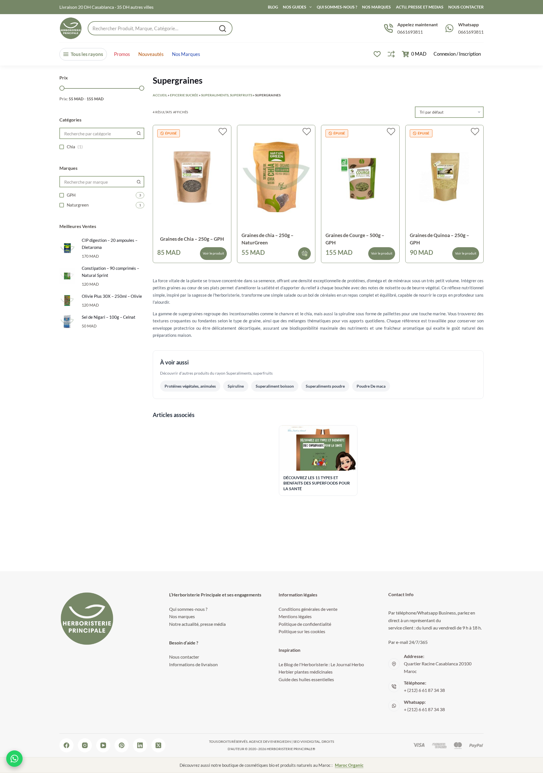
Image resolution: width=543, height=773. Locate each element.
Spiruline (236, 386)
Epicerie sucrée (184, 95)
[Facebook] (66, 745)
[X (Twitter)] (158, 745)
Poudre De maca (371, 386)
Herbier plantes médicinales (306, 671)
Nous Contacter (466, 7)
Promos (122, 54)
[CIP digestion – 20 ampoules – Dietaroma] (67, 248)
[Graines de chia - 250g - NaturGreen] (276, 177)
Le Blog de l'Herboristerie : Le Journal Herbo (321, 664)
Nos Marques (376, 7)
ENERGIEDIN (280, 741)
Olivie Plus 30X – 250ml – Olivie (112, 296)
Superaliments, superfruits (226, 95)
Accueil (160, 95)
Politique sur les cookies (302, 631)
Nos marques (186, 54)
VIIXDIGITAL (310, 741)
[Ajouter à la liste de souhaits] (223, 131)
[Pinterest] (122, 745)
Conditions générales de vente (308, 609)
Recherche (222, 28)
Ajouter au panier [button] (304, 253)
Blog (273, 7)
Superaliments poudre (325, 386)
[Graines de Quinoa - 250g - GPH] (445, 177)
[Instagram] (85, 745)
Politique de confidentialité (305, 624)
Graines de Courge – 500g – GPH (355, 239)
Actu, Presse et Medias (419, 7)
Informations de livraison (193, 664)
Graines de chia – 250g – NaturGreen (268, 239)
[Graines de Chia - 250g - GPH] (192, 177)
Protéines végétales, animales (190, 386)
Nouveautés (150, 54)
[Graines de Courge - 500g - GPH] (360, 177)
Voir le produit (213, 253)
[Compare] (391, 54)
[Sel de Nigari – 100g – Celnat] (67, 321)
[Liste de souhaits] (377, 54)
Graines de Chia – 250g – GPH (192, 239)
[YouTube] (103, 745)
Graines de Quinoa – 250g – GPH (439, 239)
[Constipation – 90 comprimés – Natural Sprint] (67, 276)
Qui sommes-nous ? (337, 7)
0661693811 (410, 31)
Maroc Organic (349, 765)
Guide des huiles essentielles (306, 679)
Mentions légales (295, 616)
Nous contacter (184, 656)
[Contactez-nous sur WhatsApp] (14, 758)
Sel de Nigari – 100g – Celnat (108, 317)
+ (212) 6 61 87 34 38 (424, 690)
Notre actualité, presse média (197, 624)
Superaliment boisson (275, 386)
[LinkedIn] (140, 745)
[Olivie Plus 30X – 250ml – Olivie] (67, 300)
